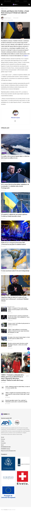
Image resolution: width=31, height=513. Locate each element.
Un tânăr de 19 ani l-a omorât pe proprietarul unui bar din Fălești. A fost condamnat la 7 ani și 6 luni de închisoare (18, 317)
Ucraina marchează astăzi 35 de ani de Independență (15, 270)
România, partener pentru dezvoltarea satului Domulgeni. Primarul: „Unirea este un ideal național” (18, 345)
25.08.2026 (10, 312)
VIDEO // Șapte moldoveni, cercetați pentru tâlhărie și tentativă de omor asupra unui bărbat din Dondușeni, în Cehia (18, 331)
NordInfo (5, 509)
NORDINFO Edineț (5, 448)
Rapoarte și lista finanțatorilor (8, 450)
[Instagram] (28, 355)
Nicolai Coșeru (7, 17)
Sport (2, 445)
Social (2, 437)
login (5, 306)
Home (2, 8)
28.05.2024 (15, 17)
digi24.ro (26, 55)
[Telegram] (28, 365)
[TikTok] (28, 362)
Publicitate (17, 1)
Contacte (25, 1)
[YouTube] (28, 359)
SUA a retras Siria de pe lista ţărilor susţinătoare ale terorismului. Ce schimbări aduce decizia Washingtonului (15, 186)
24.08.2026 (4, 218)
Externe (6, 8)
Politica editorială (7, 1)
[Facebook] (28, 352)
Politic (2, 441)
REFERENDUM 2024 (5, 446)
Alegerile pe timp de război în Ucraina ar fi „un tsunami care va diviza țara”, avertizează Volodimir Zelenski (15, 298)
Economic (3, 443)
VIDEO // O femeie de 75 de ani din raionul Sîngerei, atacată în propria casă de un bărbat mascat (18, 309)
